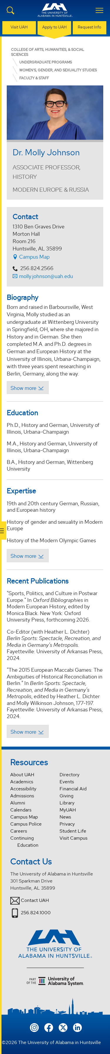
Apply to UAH (54, 27)
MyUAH (68, 810)
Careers (18, 831)
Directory (69, 775)
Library (67, 803)
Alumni (17, 803)
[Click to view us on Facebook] (48, 1026)
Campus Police (26, 824)
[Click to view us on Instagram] (34, 1026)
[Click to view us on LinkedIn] (77, 1026)
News (65, 817)
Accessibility (23, 789)
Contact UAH (35, 900)
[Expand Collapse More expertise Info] (28, 555)
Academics (21, 782)
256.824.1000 (36, 913)
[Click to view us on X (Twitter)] (63, 1026)
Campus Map (34, 256)
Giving (66, 796)
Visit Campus (73, 838)
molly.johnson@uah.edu (46, 276)
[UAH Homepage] (55, 13)
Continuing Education (24, 841)
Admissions (22, 796)
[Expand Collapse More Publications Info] (28, 731)
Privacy (67, 824)
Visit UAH (19, 27)
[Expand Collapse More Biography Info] (28, 387)
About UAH (22, 775)
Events (67, 782)
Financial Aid (73, 789)
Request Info (89, 27)
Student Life (73, 831)
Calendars (20, 810)
